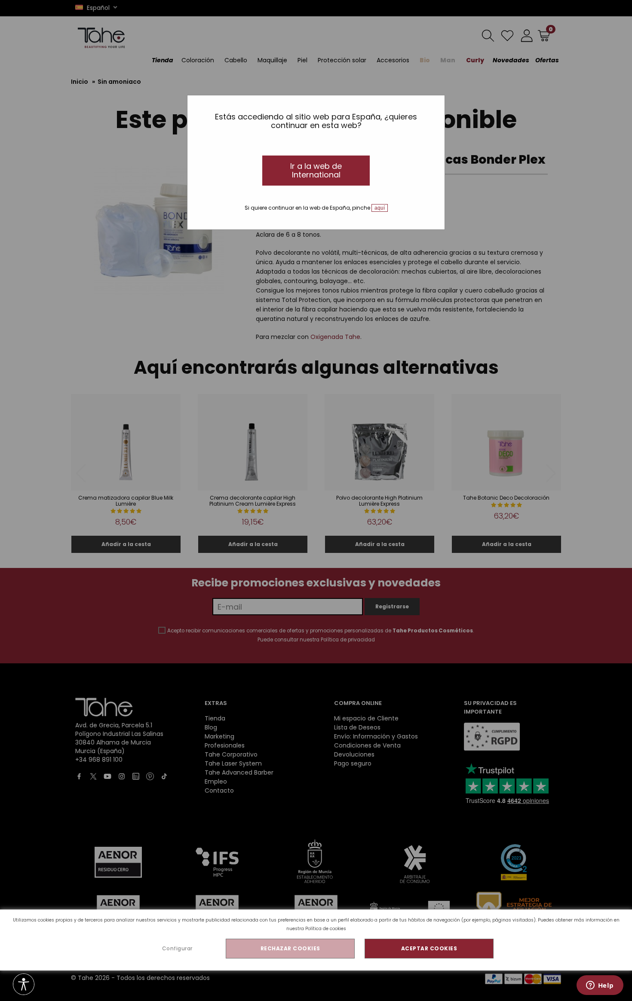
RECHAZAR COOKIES (290, 948)
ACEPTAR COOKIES (429, 948)
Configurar (177, 948)
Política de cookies (325, 928)
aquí (379, 208)
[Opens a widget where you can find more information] (599, 986)
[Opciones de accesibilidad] (23, 985)
